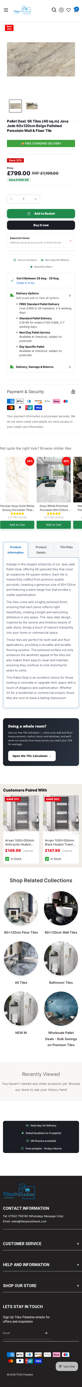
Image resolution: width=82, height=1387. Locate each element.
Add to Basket (44, 213)
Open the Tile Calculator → (32, 756)
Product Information (16, 549)
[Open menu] (6, 10)
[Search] (54, 10)
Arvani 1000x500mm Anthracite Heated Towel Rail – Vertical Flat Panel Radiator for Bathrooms (20, 842)
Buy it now (41, 225)
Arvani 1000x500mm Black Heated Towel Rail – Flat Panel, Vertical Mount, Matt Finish (59, 842)
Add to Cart (17, 524)
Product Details (41, 549)
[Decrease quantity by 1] (11, 199)
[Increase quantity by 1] (35, 199)
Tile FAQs (66, 547)
